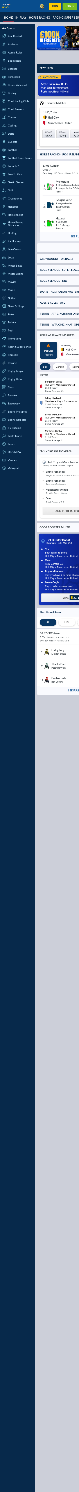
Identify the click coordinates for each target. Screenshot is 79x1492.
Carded (60, 367)
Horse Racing (39, 18)
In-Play (20, 18)
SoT (45, 367)
